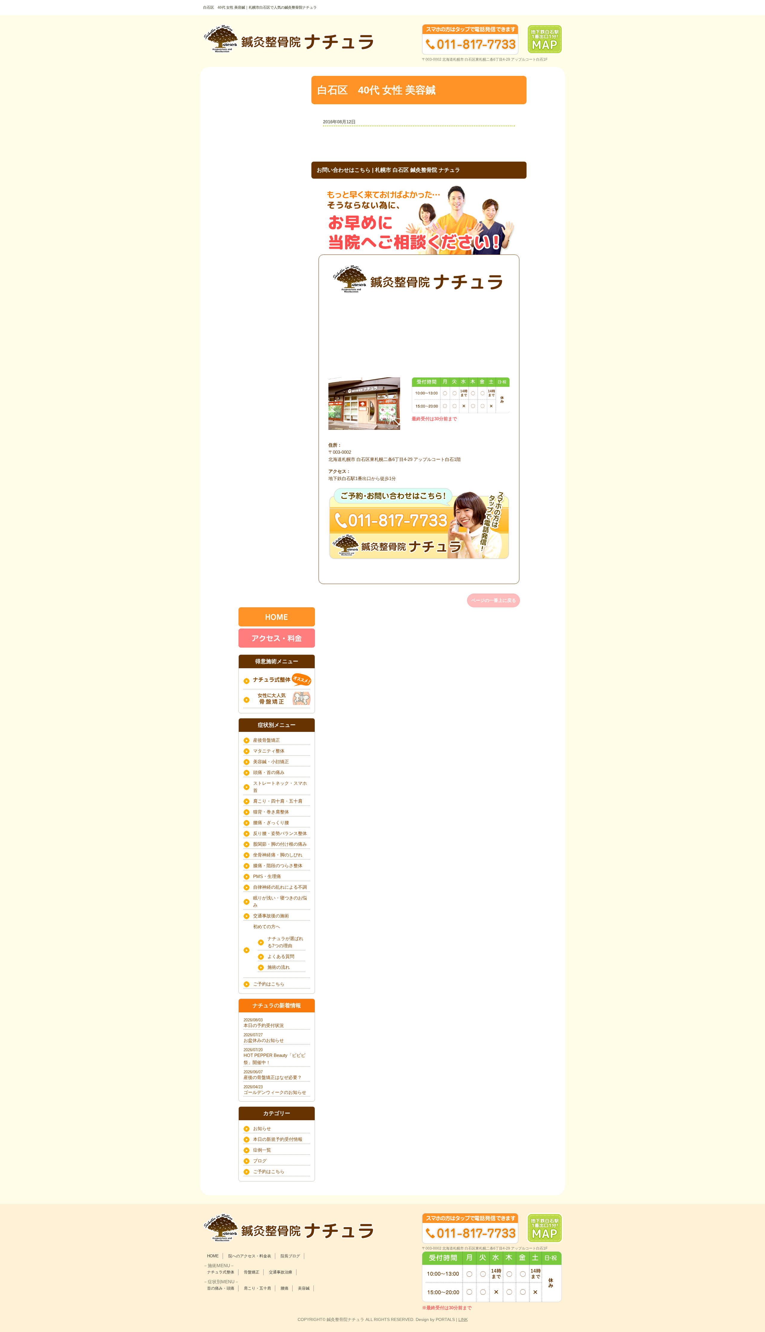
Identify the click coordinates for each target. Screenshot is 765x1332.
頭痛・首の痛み (268, 772)
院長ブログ (290, 1256)
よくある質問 (280, 956)
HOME (213, 1256)
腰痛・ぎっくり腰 (271, 822)
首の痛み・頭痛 (220, 1288)
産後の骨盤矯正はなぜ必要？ (273, 1077)
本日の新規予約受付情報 (277, 1139)
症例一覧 (262, 1149)
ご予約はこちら (268, 983)
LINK (463, 1319)
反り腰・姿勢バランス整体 (280, 833)
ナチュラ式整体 (220, 1272)
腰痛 (284, 1288)
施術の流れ (278, 967)
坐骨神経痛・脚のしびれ (277, 854)
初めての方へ (266, 926)
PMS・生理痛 (267, 876)
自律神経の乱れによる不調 (280, 887)
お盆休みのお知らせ (264, 1040)
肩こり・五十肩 (257, 1288)
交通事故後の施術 (271, 915)
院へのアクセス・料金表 (249, 1256)
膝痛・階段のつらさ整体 (277, 865)
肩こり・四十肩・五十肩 (277, 801)
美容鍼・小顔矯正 (271, 761)
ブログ (260, 1160)
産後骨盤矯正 (266, 740)
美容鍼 (304, 1288)
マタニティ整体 (268, 750)
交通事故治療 (280, 1272)
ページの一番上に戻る (493, 600)
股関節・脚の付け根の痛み (280, 844)
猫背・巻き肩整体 (271, 811)
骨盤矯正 (251, 1272)
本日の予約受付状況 (264, 1025)
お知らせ (262, 1128)
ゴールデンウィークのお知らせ (275, 1092)
